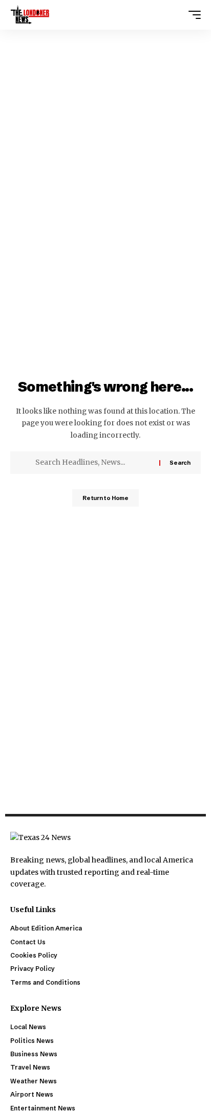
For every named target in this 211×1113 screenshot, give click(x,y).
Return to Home (105, 498)
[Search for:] (93, 462)
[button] (192, 15)
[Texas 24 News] (30, 15)
